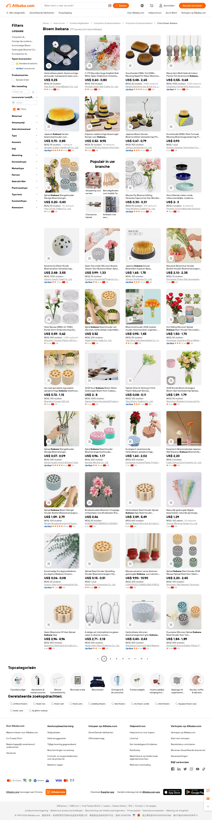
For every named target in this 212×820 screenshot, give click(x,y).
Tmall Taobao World (90, 806)
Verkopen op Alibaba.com (183, 732)
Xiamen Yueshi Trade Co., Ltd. (58, 279)
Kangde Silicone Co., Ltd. (96, 462)
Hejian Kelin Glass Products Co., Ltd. (102, 645)
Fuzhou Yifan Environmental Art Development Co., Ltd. (61, 584)
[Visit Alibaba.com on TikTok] (204, 769)
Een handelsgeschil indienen (143, 744)
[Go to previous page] (98, 659)
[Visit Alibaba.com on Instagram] (191, 769)
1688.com (74, 806)
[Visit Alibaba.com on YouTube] (197, 769)
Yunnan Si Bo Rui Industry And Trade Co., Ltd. (102, 147)
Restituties (135, 750)
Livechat (134, 738)
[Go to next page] (147, 659)
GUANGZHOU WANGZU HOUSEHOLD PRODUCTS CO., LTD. (102, 523)
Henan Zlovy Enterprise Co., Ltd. (100, 584)
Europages (151, 806)
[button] (110, 5)
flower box (40, 704)
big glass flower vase (187, 704)
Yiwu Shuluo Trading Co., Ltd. (139, 401)
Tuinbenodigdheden (79, 23)
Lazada (106, 806)
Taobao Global (119, 806)
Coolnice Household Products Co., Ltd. (102, 279)
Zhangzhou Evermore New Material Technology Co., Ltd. (143, 645)
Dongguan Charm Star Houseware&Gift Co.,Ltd (184, 279)
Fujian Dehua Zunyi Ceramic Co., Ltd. (183, 462)
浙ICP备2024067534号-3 (185, 815)
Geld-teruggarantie (56, 738)
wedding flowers (98, 704)
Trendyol (139, 806)
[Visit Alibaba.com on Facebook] (173, 769)
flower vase (18, 711)
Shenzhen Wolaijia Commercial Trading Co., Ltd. (184, 401)
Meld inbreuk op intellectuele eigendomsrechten (144, 757)
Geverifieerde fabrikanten (100, 732)
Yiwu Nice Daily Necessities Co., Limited (143, 340)
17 (141, 659)
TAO (130, 806)
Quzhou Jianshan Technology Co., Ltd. (184, 147)
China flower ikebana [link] (167, 23)
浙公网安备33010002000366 (156, 815)
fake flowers (120, 704)
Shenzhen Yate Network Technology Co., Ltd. (184, 584)
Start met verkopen (180, 738)
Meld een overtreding (140, 765)
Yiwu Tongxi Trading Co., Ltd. (57, 208)
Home (46, 23)
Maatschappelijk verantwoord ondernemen (20, 745)
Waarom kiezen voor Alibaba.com (22, 732)
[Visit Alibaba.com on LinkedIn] (179, 769)
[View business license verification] (134, 815)
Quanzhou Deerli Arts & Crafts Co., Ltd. (61, 645)
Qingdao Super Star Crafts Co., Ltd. (101, 86)
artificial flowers (20, 704)
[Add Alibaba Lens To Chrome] (56, 792)
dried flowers (163, 704)
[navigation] (23, 341)
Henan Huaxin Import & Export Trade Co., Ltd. (61, 462)
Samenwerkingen (179, 756)
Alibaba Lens (12, 792)
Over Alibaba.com (15, 726)
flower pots (77, 704)
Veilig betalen (53, 732)
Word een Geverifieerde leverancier (188, 750)
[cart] (152, 6)
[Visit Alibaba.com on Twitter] (185, 769)
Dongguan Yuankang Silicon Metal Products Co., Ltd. (184, 340)
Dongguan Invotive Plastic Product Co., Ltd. (143, 462)
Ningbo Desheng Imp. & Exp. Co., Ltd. (143, 86)
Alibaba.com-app (151, 792)
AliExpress (62, 806)
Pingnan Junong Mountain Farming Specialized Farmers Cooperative (184, 208)
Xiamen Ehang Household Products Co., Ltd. (102, 401)
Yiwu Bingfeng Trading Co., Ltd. (140, 208)
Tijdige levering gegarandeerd (61, 744)
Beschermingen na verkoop (60, 750)
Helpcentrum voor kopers (142, 732)
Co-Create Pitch (14, 738)
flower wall (59, 704)
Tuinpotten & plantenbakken (107, 23)
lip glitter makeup (39, 711)
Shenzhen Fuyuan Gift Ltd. (56, 401)
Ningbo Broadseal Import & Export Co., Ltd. (61, 523)
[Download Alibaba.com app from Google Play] (195, 792)
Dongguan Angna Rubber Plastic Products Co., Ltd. (184, 645)
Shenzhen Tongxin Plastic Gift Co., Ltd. (61, 340)
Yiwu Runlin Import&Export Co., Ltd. (61, 86)
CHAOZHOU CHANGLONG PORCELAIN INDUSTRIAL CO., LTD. (143, 584)
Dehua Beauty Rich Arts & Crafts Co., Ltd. (143, 523)
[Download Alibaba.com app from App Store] (172, 792)
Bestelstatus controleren (183, 744)
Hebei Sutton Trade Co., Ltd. (98, 340)
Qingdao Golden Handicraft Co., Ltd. (61, 147)
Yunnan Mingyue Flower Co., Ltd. (182, 523)
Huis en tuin (59, 23)
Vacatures (11, 753)
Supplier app (107, 792)
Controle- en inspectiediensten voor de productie (62, 757)
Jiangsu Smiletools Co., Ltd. (139, 147)
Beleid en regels (55, 765)
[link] (208, 790)
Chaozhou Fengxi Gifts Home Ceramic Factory (184, 86)
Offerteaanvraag (96, 738)
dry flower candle (141, 704)
